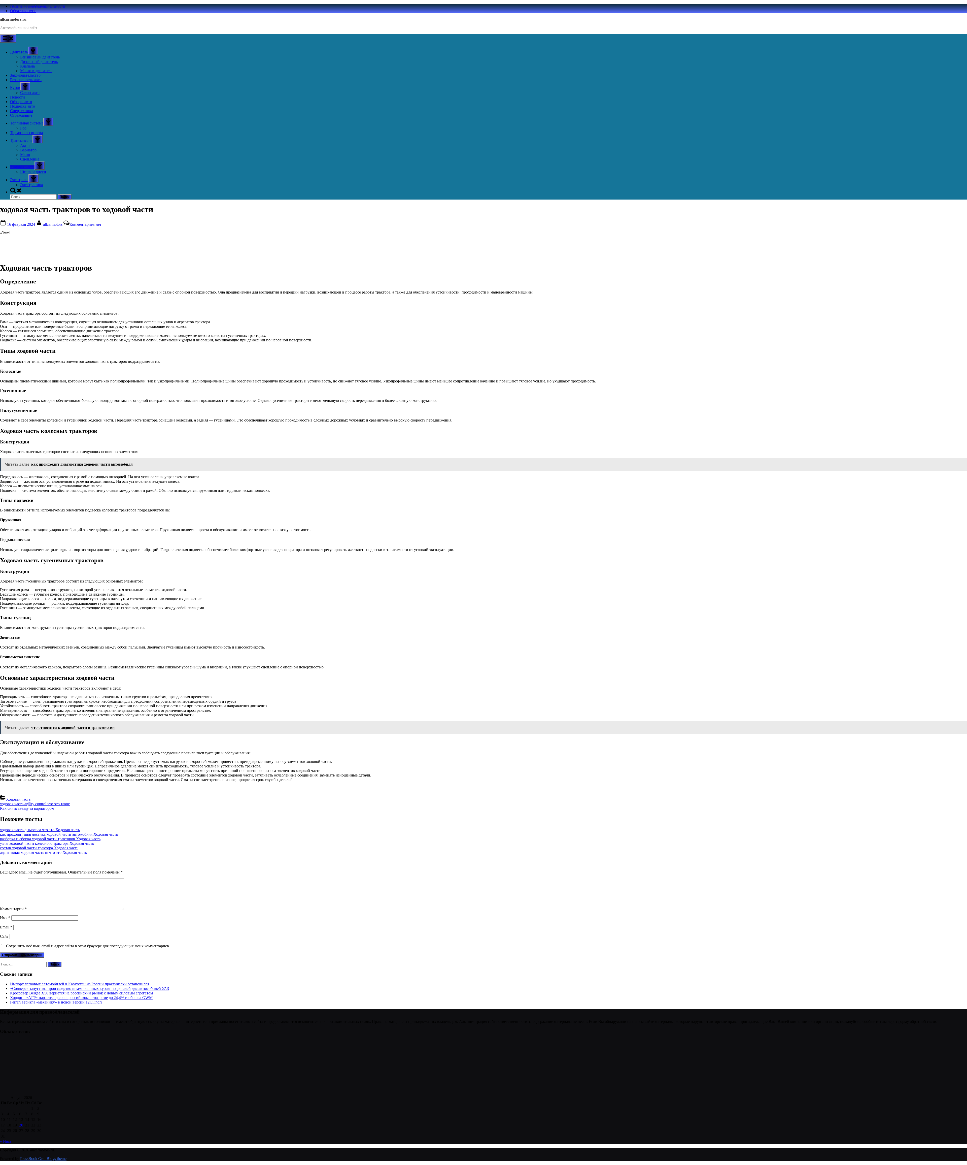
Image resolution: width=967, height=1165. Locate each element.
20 (21, 1125)
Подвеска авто (22, 106)
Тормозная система (26, 133)
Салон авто (30, 92)
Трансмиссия (21, 140)
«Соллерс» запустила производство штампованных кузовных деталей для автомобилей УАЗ (89, 988)
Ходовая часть (22, 167)
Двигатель (19, 52)
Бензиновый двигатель (40, 57)
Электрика (19, 180)
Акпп (25, 145)
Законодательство (25, 75)
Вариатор (28, 150)
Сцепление (29, 159)
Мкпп (25, 154)
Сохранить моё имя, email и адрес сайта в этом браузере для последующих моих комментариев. (88, 946)
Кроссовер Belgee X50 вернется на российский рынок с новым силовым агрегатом (81, 993)
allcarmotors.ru (13, 19)
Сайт (4, 936)
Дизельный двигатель (39, 61)
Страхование (21, 115)
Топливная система (26, 123)
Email (6, 927)
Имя (5, 918)
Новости (17, 97)
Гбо (23, 128)
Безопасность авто (26, 80)
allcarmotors (53, 224)
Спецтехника (21, 111)
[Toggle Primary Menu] (8, 38)
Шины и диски (33, 172)
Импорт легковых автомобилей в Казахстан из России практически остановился (79, 984)
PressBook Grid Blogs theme (43, 1158)
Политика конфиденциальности (37, 6)
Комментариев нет (85, 224)
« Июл (5, 1141)
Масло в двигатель (36, 71)
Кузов (15, 87)
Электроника (31, 185)
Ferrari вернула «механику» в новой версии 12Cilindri (56, 1002)
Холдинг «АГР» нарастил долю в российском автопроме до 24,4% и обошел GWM (81, 997)
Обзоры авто (21, 102)
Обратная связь (23, 11)
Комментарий (13, 909)
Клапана (27, 66)
